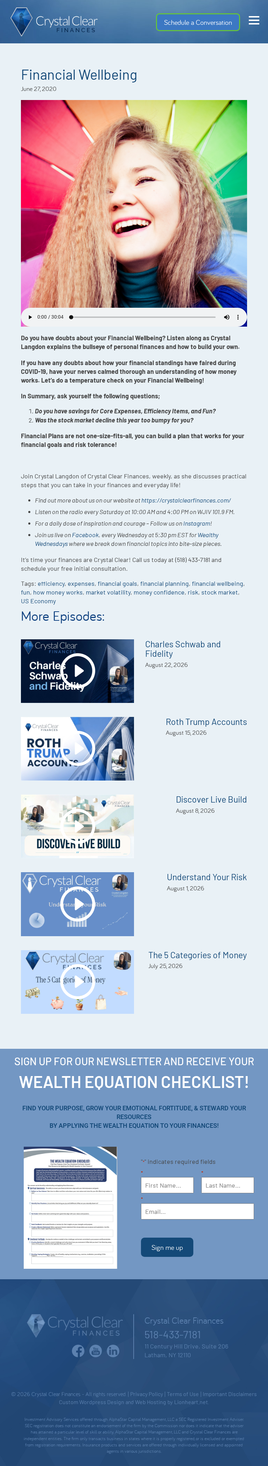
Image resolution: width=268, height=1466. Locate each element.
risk (193, 592)
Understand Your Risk (207, 876)
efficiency (51, 583)
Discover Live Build (211, 799)
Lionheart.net (191, 1402)
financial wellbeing (217, 583)
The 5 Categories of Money (197, 954)
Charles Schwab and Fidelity (183, 649)
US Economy (38, 601)
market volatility (108, 592)
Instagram (196, 523)
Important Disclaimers (230, 1393)
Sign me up (167, 1247)
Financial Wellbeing (79, 74)
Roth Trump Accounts (206, 721)
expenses (81, 583)
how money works (58, 592)
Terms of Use (183, 1393)
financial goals (117, 583)
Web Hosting (150, 1402)
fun (25, 592)
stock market (219, 592)
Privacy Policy (146, 1393)
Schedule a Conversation (198, 22)
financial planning (164, 583)
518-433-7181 (172, 1334)
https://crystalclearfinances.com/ (186, 500)
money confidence (159, 592)
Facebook (85, 535)
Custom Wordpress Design (91, 1402)
